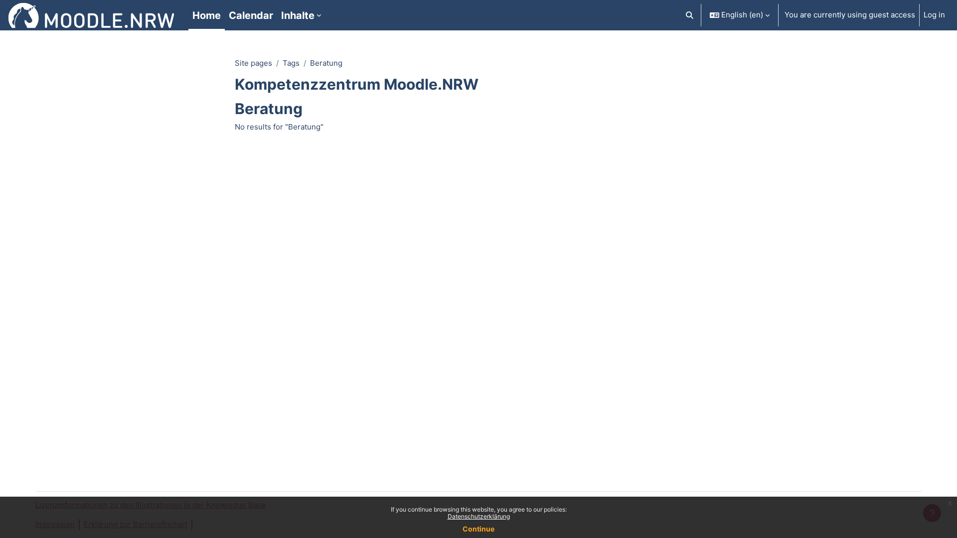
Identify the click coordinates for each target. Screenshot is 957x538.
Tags (291, 63)
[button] (690, 15)
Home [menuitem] (206, 15)
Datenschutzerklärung (479, 516)
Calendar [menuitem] (251, 15)
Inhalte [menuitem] (298, 15)
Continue (478, 529)
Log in (934, 14)
